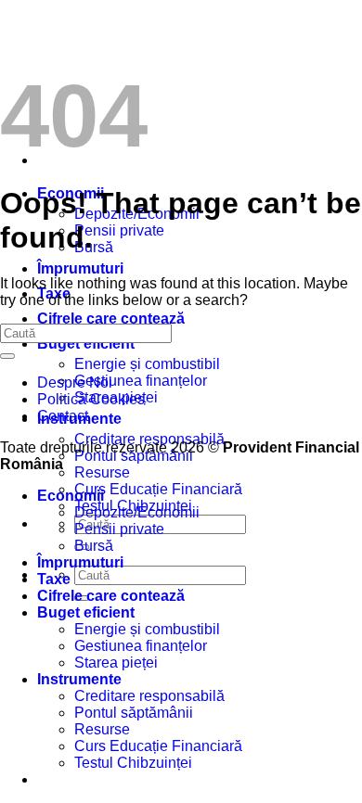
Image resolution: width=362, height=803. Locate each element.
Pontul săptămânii (133, 712)
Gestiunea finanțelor (140, 381)
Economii (70, 495)
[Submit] (7, 356)
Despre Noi (74, 382)
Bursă (93, 247)
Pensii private (119, 230)
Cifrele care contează (111, 318)
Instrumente (79, 679)
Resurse (102, 472)
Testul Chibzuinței (133, 763)
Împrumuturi (80, 268)
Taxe (54, 579)
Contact (62, 416)
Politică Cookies (91, 399)
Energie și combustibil (147, 364)
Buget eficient (86, 343)
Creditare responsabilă (149, 696)
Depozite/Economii (137, 512)
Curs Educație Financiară (158, 489)
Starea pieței (116, 662)
